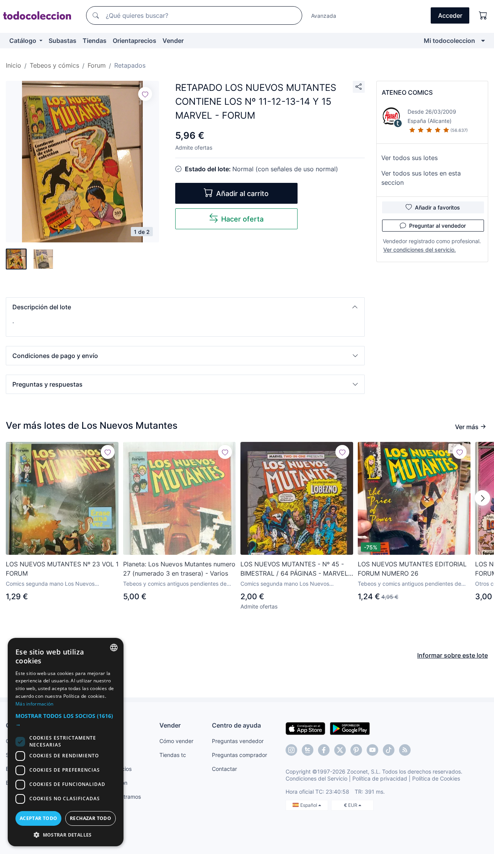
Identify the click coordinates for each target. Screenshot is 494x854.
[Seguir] (145, 94)
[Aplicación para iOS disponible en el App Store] (305, 728)
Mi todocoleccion (449, 40)
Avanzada (323, 15)
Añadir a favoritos (437, 207)
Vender (173, 40)
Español (309, 805)
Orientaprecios (134, 40)
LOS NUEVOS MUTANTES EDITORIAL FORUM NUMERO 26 (412, 568)
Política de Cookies (436, 778)
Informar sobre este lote (452, 655)
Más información (34, 704)
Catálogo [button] (23, 40)
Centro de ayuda (236, 725)
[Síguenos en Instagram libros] (307, 750)
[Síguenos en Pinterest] (356, 750)
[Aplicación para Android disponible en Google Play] (350, 728)
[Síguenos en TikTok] (388, 750)
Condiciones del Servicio (316, 778)
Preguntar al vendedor (437, 225)
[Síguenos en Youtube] (372, 750)
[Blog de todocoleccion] (405, 750)
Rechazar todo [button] (90, 818)
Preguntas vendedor (238, 741)
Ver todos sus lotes (409, 158)
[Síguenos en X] (340, 750)
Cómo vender (176, 741)
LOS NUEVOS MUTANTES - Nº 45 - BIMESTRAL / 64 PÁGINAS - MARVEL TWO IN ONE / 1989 (294, 569)
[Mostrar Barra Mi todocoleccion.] (483, 40)
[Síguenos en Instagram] (291, 750)
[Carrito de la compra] (483, 15)
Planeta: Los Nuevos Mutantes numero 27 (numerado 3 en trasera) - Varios (179, 568)
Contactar (224, 768)
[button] (185, 307)
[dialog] (66, 742)
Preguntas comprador (239, 755)
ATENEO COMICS (407, 92)
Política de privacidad (379, 778)
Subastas (62, 40)
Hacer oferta (242, 219)
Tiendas (95, 40)
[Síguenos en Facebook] (324, 750)
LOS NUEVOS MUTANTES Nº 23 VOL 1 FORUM (62, 568)
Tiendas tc (172, 755)
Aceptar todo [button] (39, 818)
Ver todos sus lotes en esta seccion (421, 177)
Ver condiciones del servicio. (419, 249)
